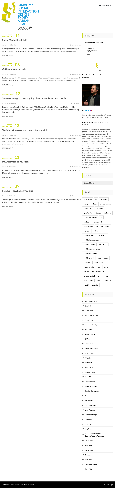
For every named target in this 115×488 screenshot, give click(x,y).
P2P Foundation (90, 405)
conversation (88, 208)
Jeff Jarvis (88, 363)
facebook (99, 208)
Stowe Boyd (89, 311)
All (96, 199)
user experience (98, 271)
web (91, 280)
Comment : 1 (77, 103)
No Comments (76, 45)
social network (89, 258)
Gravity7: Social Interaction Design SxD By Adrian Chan (28, 14)
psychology (105, 226)
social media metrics (91, 253)
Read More (6, 56)
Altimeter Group (90, 396)
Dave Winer (89, 469)
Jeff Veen (88, 460)
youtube (95, 285)
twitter (86, 271)
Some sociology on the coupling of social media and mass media (34, 98)
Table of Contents (105, 5)
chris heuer (89, 344)
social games (102, 235)
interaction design (90, 217)
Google (98, 213)
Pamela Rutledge (91, 415)
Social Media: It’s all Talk (14, 40)
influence (107, 213)
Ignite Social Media (91, 348)
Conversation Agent (92, 325)
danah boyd (89, 306)
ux (99, 276)
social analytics (89, 235)
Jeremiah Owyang (91, 386)
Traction (88, 455)
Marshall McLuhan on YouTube (17, 190)
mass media (98, 222)
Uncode (32, 485)
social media (103, 244)
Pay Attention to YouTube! (15, 161)
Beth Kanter (89, 367)
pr (97, 226)
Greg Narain (89, 441)
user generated (89, 276)
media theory (88, 226)
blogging (87, 204)
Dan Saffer (88, 419)
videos (105, 276)
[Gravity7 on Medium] (83, 110)
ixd (101, 217)
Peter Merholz (90, 377)
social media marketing (92, 249)
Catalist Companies (92, 391)
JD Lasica (88, 358)
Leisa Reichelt (90, 410)
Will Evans (88, 329)
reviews (95, 231)
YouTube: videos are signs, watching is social (24, 130)
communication (105, 204)
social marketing (89, 244)
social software (102, 258)
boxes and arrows (91, 315)
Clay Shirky (89, 429)
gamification (88, 213)
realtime (87, 231)
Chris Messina (90, 381)
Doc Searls (88, 424)
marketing (87, 222)
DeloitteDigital (87, 122)
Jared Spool (89, 450)
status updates (89, 267)
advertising (88, 199)
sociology (87, 262)
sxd (99, 267)
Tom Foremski (90, 334)
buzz (94, 204)
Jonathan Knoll (90, 372)
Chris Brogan (89, 320)
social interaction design (92, 240)
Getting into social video (14, 69)
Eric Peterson (89, 400)
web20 (86, 285)
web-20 (99, 280)
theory (106, 267)
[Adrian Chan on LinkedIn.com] (86, 110)
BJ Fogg (87, 339)
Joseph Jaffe (89, 353)
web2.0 (108, 280)
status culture (99, 262)
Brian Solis (88, 445)
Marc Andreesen (91, 301)
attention (103, 199)
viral (85, 280)
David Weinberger (91, 464)
